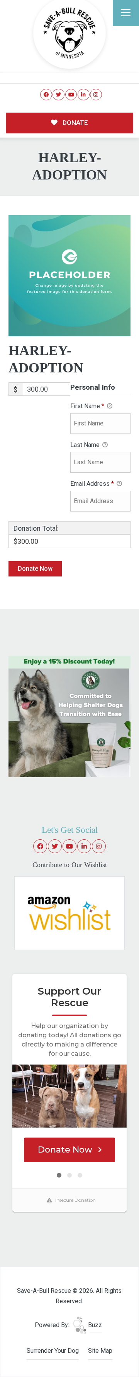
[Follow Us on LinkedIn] (84, 95)
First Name (87, 406)
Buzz (94, 1325)
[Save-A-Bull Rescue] (69, 33)
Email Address (92, 483)
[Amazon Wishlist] (69, 912)
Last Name (85, 444)
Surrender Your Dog (53, 1350)
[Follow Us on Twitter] (58, 95)
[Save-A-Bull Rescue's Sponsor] (69, 715)
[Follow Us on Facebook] (46, 95)
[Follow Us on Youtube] (71, 95)
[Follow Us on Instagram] (96, 95)
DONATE (74, 122)
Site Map (100, 1350)
